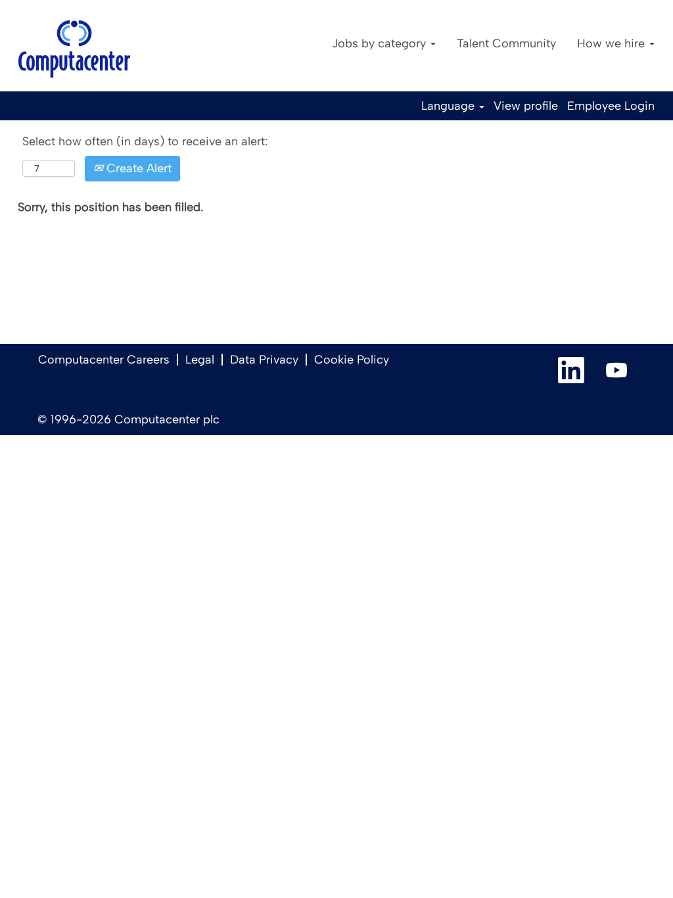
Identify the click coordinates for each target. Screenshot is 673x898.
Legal (199, 359)
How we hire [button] (612, 43)
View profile (526, 105)
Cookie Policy (351, 359)
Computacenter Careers (104, 359)
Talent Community (506, 43)
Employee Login (611, 105)
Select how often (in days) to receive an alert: (144, 141)
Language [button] (449, 105)
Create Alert (137, 168)
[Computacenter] (74, 49)
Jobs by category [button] (380, 43)
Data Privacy (264, 359)
